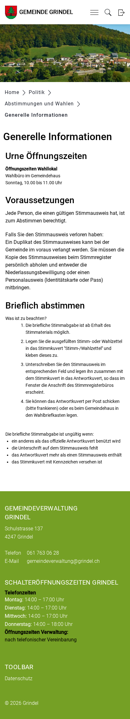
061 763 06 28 (43, 553)
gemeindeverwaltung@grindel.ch (63, 561)
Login (121, 12)
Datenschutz (18, 678)
